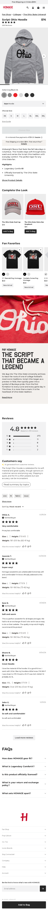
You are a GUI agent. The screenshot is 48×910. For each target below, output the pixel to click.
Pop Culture (6, 836)
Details (24, 144)
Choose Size (24, 130)
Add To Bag (8, 231)
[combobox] (13, 507)
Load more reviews (24, 738)
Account (5, 873)
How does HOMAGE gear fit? (17, 758)
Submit (42, 888)
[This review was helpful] (23, 546)
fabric (17, 496)
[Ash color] (7, 274)
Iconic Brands (7, 848)
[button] (38, 7)
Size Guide (6, 121)
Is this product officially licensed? (19, 774)
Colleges (17, 14)
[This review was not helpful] (28, 546)
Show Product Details (12, 180)
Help (4, 867)
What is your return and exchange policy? (20, 784)
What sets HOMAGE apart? (16, 793)
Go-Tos (5, 842)
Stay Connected (8, 854)
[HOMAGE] (8, 7)
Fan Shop (6, 14)
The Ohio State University (35, 14)
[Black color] (3, 274)
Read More (7, 397)
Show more (6, 501)
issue (26, 496)
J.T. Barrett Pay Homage (12, 278)
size (5, 496)
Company (5, 861)
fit (11, 496)
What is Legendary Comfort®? (18, 766)
